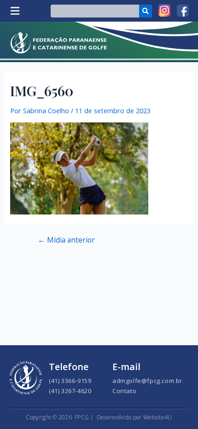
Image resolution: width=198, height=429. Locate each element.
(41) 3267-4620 (70, 391)
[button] (15, 10)
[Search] (145, 11)
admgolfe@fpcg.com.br (147, 381)
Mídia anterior (66, 240)
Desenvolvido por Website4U (134, 417)
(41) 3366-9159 (70, 381)
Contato (124, 391)
